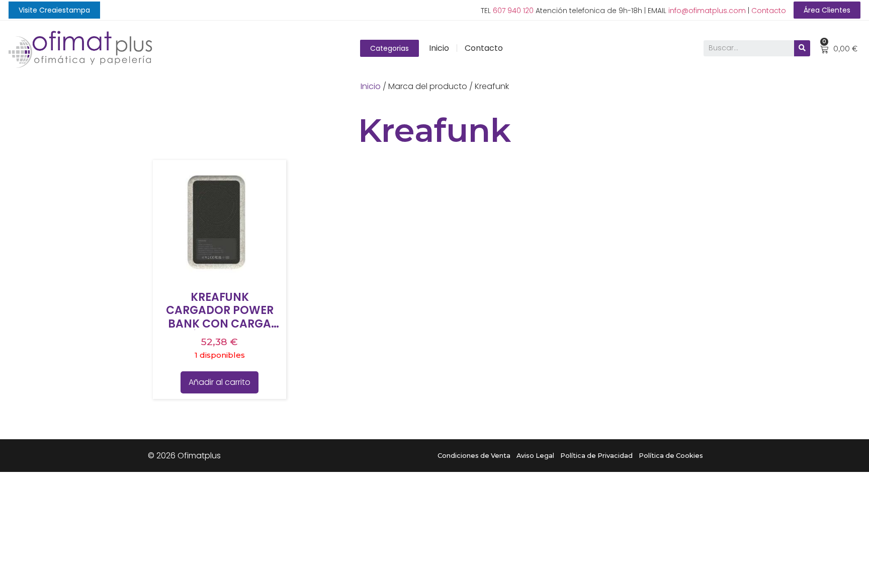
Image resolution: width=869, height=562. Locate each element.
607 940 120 (513, 11)
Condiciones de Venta (474, 455)
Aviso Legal (535, 455)
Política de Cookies (671, 455)
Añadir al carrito (219, 382)
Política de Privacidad (596, 455)
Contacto (768, 11)
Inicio (439, 48)
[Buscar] (802, 48)
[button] (54, 10)
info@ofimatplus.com (707, 11)
